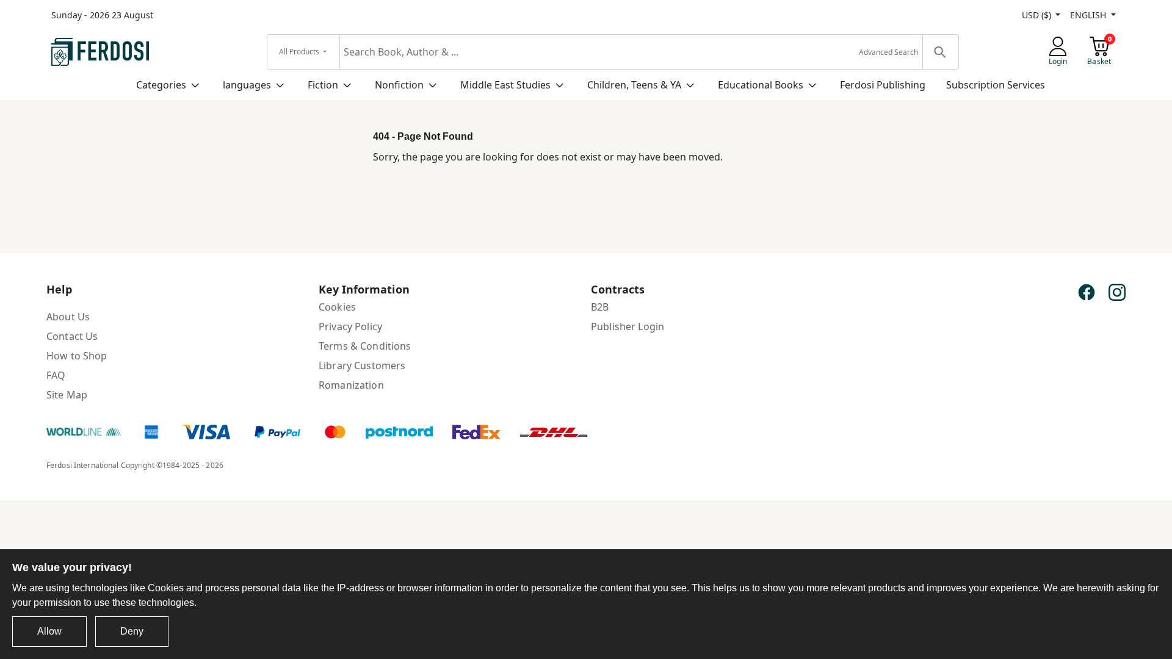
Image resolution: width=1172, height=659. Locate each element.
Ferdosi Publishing (882, 85)
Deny (131, 631)
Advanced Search (888, 52)
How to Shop (76, 355)
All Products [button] (300, 51)
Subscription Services (995, 85)
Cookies (337, 307)
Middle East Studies (505, 85)
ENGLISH (1089, 15)
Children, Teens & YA (634, 85)
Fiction (323, 85)
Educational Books (760, 85)
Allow (49, 631)
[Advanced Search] (940, 52)
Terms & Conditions (365, 346)
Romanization (351, 385)
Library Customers (362, 365)
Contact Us (72, 336)
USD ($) (1038, 15)
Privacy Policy (350, 326)
